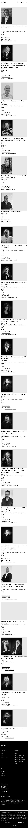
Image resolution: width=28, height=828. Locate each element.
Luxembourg (6, 801)
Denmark (8, 800)
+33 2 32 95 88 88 (6, 702)
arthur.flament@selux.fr (10, 41)
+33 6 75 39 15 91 (6, 114)
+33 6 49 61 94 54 (6, 77)
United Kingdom (14, 802)
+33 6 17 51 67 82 (6, 736)
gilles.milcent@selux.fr (10, 371)
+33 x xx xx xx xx (6, 632)
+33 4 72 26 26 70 (6, 38)
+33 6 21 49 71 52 (6, 668)
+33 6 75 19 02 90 (6, 370)
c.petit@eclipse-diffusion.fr (11, 705)
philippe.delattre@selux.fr (11, 260)
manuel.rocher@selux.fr (10, 409)
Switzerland (3, 802)
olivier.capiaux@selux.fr (10, 562)
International (3, 799)
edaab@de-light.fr (9, 670)
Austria (9, 799)
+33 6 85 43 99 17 (6, 597)
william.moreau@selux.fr (11, 297)
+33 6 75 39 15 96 (6, 333)
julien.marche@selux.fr (10, 223)
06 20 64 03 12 (5, 295)
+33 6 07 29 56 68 (6, 407)
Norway (19, 801)
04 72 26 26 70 (5, 294)
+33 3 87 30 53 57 (6, 667)
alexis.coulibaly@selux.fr (11, 189)
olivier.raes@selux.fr (9, 78)
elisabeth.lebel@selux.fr (10, 334)
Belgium (14, 799)
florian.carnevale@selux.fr (11, 599)
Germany (22, 800)
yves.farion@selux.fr (10, 634)
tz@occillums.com (9, 738)
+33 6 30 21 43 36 (6, 187)
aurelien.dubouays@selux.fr (11, 485)
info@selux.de (4, 791)
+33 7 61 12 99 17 (6, 39)
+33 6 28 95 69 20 (6, 221)
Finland (12, 800)
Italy (2, 801)
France (17, 800)
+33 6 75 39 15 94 (6, 258)
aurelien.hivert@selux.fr (10, 446)
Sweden (23, 801)
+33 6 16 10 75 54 (6, 484)
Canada (2, 800)
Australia (19, 799)
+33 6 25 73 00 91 (6, 704)
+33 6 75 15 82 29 (6, 152)
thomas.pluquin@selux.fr (11, 522)
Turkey (8, 802)
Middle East (3, 804)
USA (20, 802)
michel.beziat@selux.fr (10, 115)
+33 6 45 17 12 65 (6, 521)
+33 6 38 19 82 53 (6, 444)
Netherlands (13, 801)
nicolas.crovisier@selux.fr (11, 153)
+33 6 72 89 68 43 (6, 560)
